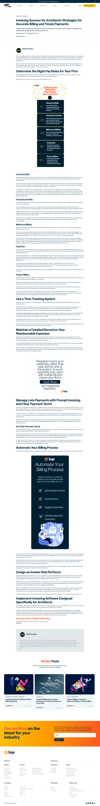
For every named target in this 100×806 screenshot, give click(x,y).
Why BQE (43, 5)
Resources (67, 5)
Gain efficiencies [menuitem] (8, 777)
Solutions (31, 5)
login (80, 5)
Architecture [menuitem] (54, 768)
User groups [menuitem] (72, 796)
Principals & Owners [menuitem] (70, 768)
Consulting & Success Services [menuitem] (76, 790)
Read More (9, 705)
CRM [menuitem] (21, 772)
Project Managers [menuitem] (70, 772)
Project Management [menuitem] (37, 768)
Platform (19, 5)
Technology (39, 696)
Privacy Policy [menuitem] (23, 787)
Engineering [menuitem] (53, 770)
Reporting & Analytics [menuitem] (37, 770)
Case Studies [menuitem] (54, 790)
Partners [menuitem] (21, 792)
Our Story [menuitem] (53, 787)
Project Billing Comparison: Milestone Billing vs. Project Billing (79, 700)
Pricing (54, 5)
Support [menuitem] (6, 792)
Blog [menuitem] (70, 792)
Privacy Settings (7, 796)
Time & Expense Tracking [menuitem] (37, 774)
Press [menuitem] (5, 790)
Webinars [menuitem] (71, 787)
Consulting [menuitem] (53, 772)
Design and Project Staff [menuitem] (72, 770)
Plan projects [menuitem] (7, 770)
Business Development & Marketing (15, 696)
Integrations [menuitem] (22, 774)
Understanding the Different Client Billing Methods (18, 700)
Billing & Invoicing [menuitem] (23, 770)
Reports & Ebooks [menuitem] (73, 788)
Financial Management (22, 16)
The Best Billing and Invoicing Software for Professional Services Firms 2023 (48, 701)
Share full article (20, 36)
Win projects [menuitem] (7, 768)
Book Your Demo (89, 5)
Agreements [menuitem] (22, 790)
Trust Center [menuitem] (23, 794)
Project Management (72, 696)
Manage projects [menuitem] (8, 772)
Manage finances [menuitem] (8, 774)
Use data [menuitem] (6, 775)
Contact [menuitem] (6, 787)
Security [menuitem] (6, 794)
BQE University (27, 49)
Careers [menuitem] (6, 788)
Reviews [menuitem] (52, 788)
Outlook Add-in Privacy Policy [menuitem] (26, 788)
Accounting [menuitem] (22, 768)
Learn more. (55, 1)
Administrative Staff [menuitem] (71, 775)
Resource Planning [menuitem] (36, 772)
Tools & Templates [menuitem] (73, 794)
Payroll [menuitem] (21, 775)
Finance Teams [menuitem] (69, 774)
